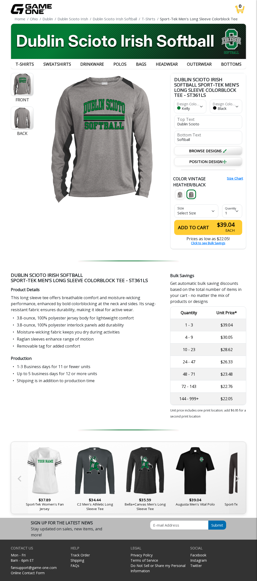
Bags (141, 64)
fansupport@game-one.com (34, 567)
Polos (119, 64)
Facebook (198, 555)
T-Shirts (25, 64)
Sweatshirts (57, 64)
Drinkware (92, 64)
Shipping (77, 560)
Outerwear (199, 64)
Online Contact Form (28, 572)
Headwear (167, 64)
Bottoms (231, 64)
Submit (217, 525)
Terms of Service (144, 560)
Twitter (196, 565)
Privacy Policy (142, 555)
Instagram (198, 560)
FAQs (75, 565)
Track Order (80, 555)
